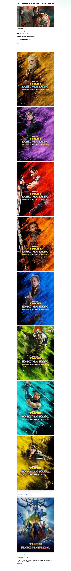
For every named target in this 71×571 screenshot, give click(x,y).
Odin (26, 33)
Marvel (34, 31)
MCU (25, 557)
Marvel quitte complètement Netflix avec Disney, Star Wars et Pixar (33, 566)
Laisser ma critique (20, 496)
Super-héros (30, 31)
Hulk (22, 33)
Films (25, 31)
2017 (22, 556)
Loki (24, 33)
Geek (26, 31)
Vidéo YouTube (28, 494)
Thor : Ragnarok (21, 554)
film (34, 36)
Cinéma (22, 31)
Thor (27, 33)
